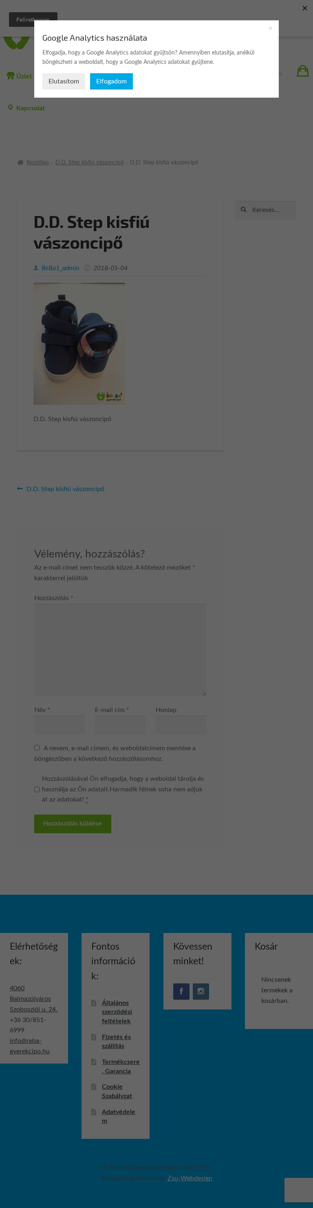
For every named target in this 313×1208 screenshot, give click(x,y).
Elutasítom (63, 81)
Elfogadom (111, 81)
